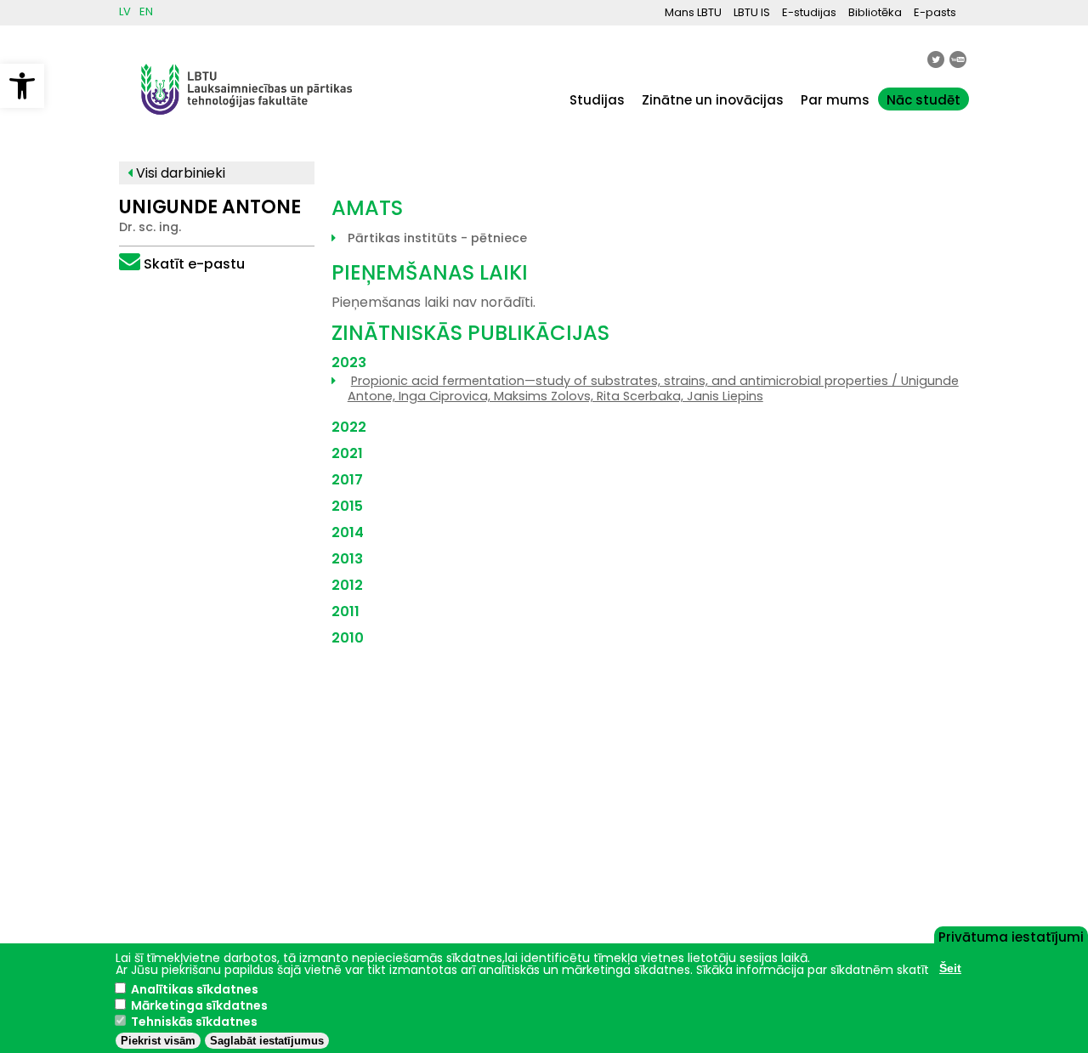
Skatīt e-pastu (194, 264)
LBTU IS (752, 12)
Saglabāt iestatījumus (267, 1040)
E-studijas (809, 12)
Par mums (835, 100)
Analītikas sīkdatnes (194, 989)
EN (146, 11)
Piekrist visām (158, 1040)
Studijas (597, 100)
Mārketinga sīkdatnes (199, 1005)
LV (125, 11)
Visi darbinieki (179, 173)
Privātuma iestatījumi (1011, 935)
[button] (22, 86)
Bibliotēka (875, 12)
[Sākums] (246, 123)
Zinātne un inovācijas (713, 100)
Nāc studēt (923, 100)
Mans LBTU (693, 12)
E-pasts (935, 12)
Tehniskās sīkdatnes (194, 1021)
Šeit (950, 968)
